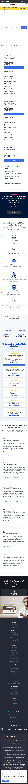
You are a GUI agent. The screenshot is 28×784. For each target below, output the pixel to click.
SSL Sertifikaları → (7, 546)
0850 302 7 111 (24, 1)
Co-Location (14, 656)
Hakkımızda (14, 700)
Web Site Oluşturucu (14, 680)
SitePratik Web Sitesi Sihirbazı (14, 683)
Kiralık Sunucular (14, 653)
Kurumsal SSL (14, 691)
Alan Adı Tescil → (7, 524)
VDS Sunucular (14, 652)
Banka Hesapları (14, 701)
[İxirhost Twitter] (11, 725)
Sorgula (24, 27)
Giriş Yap (2, 1)
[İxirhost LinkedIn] (16, 725)
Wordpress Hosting (14, 635)
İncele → (14, 68)
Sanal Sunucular (14, 650)
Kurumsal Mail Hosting (14, 666)
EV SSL (14, 690)
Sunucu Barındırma (14, 658)
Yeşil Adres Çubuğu (14, 693)
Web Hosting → (7, 455)
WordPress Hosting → (17, 455)
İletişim (14, 706)
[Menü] (2, 5)
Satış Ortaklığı (14, 703)
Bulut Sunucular (14, 649)
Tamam (5, 780)
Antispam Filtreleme (14, 668)
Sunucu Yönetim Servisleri (14, 661)
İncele (23, 8)
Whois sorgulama (14, 627)
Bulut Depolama (14, 642)
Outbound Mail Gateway (14, 671)
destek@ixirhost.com (14, 721)
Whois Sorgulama (18, 34)
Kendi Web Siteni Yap (14, 681)
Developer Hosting (14, 637)
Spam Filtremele (14, 670)
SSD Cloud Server (14, 647)
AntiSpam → (17, 501)
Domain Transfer (9, 34)
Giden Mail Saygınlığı (14, 673)
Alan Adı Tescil (14, 624)
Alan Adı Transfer (14, 625)
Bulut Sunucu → (7, 477)
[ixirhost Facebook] (8, 725)
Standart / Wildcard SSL (14, 688)
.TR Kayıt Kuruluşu (14, 704)
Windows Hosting (14, 634)
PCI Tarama (14, 694)
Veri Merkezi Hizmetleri (14, 660)
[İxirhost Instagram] (14, 725)
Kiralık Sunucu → (16, 477)
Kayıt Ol (7, 1)
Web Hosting (14, 632)
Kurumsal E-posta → (8, 501)
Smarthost (14, 674)
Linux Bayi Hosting (14, 639)
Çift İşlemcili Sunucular (14, 655)
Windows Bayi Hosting (14, 640)
